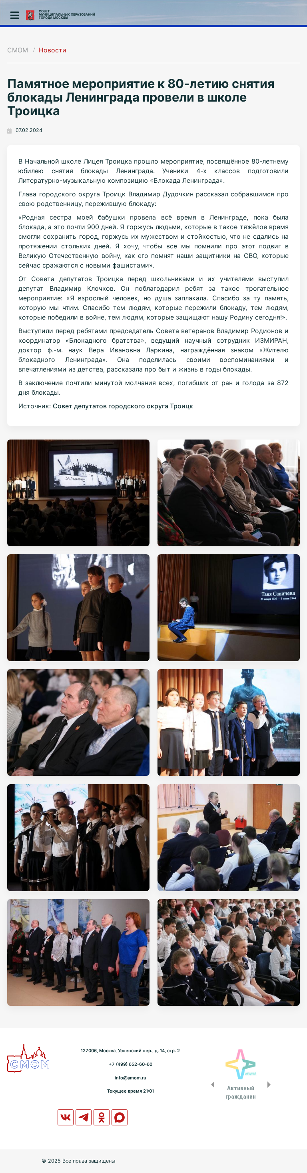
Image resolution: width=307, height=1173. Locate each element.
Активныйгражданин (240, 1092)
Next (270, 1084)
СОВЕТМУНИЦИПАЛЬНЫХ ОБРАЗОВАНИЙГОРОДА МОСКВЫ (67, 14)
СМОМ (17, 50)
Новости (52, 50)
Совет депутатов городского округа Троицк (123, 406)
